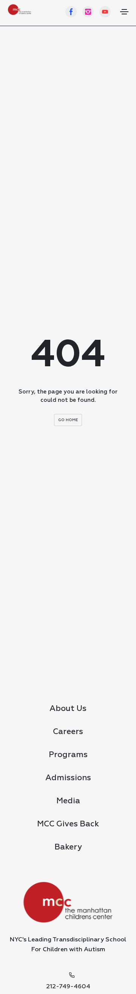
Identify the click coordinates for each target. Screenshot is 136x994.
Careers (68, 732)
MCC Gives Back (68, 824)
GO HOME (68, 420)
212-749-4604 (68, 987)
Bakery (68, 847)
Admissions (68, 778)
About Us (68, 709)
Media (68, 801)
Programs (68, 755)
